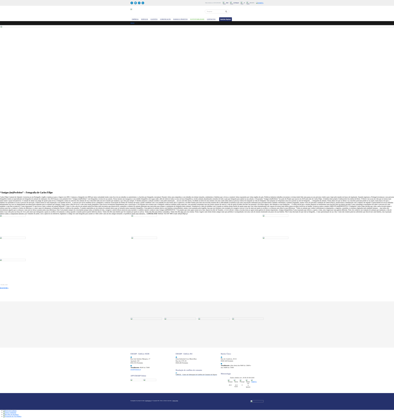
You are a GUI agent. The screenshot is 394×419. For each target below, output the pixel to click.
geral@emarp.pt (136, 369)
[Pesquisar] (226, 11)
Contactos (211, 19)
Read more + (4, 288)
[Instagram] (139, 3)
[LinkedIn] (143, 3)
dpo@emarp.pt (148, 400)
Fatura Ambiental (10, 412)
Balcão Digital (225, 19)
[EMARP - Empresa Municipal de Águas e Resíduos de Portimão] (166, 11)
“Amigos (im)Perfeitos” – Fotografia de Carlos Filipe (26, 192)
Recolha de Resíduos (12, 414)
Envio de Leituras (10, 411)
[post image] (197, 106)
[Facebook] (132, 3)
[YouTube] (135, 3)
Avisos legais (175, 400)
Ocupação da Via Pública (13, 416)
